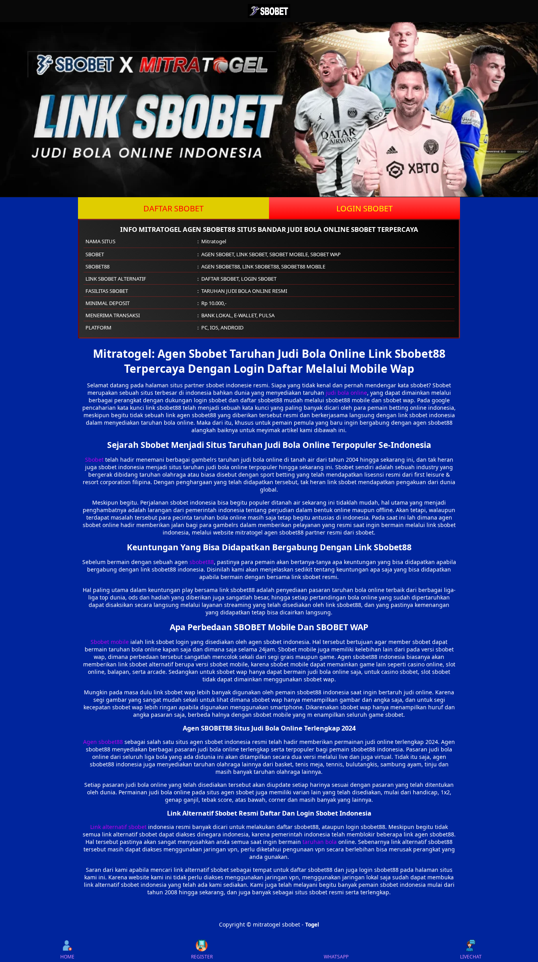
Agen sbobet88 (103, 742)
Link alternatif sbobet (118, 827)
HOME (67, 956)
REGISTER (202, 956)
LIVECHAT (471, 956)
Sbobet (94, 459)
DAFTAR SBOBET (173, 208)
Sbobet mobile (110, 642)
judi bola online (346, 392)
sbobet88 (201, 562)
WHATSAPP (336, 956)
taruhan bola (319, 841)
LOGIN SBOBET (364, 208)
